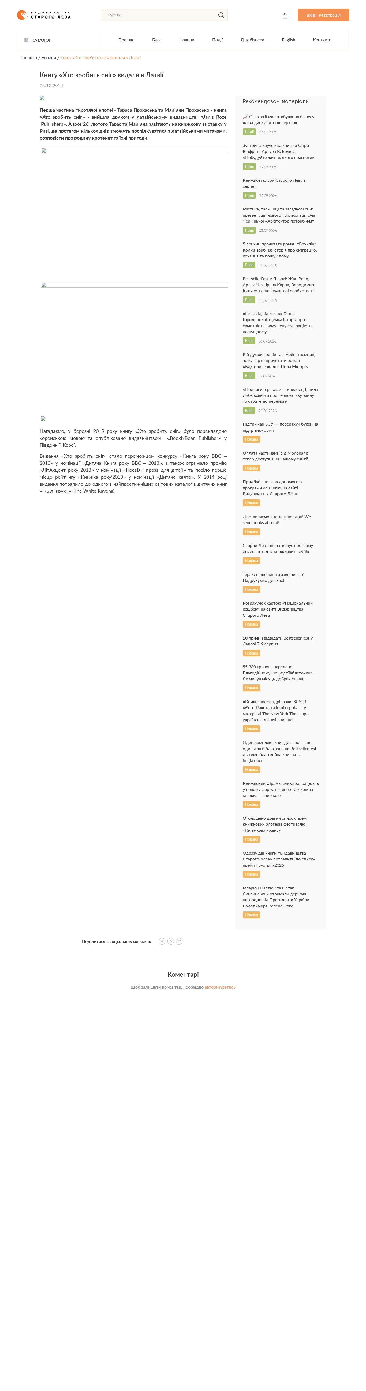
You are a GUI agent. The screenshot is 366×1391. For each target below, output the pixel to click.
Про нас (126, 39)
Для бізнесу (252, 39)
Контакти (322, 39)
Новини (186, 39)
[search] (221, 15)
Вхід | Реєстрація (324, 14)
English (288, 39)
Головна (29, 57)
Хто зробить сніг (62, 117)
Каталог (41, 39)
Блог (157, 39)
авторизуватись (220, 986)
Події (217, 39)
